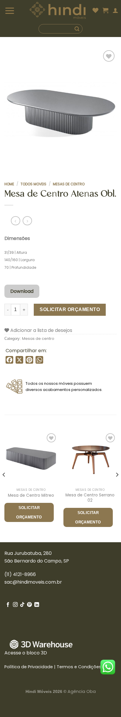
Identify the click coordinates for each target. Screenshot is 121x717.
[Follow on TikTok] (22, 604)
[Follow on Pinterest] (29, 604)
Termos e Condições (79, 667)
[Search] (60, 28)
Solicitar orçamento (70, 309)
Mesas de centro (69, 184)
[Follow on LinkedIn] (36, 604)
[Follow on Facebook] (8, 604)
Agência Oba (82, 691)
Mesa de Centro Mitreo (31, 495)
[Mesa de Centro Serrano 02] (90, 458)
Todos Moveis (33, 184)
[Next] (117, 486)
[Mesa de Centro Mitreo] (31, 458)
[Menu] (17, 10)
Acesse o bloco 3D (25, 652)
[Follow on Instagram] (15, 604)
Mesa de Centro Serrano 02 (90, 498)
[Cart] (105, 10)
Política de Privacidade (28, 667)
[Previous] (4, 486)
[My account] (115, 10)
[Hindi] (57, 10)
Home (9, 184)
